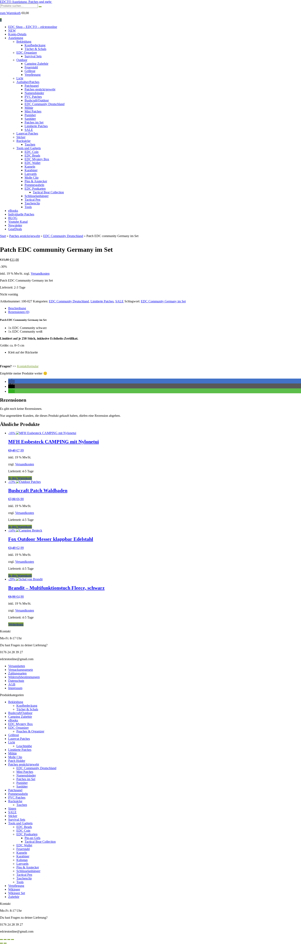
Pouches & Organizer (30, 731)
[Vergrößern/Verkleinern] (1, 939)
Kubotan (22, 860)
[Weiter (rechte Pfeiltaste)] (5, 943)
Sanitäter (30, 118)
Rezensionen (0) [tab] (18, 312)
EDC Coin (31, 152)
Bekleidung (23, 41)
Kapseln (30, 166)
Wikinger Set (16, 893)
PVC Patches (33, 96)
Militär (29, 107)
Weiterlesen (15, 624)
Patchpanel (32, 85)
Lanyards (31, 174)
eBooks (13, 210)
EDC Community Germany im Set (163, 301)
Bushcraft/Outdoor (37, 100)
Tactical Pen (32, 199)
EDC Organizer (26, 52)
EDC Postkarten (35, 188)
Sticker (20, 137)
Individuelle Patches (21, 214)
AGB (11, 684)
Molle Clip (31, 177)
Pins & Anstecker (36, 181)
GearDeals (15, 229)
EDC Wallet (32, 163)
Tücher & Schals (35, 49)
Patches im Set (34, 122)
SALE (29, 130)
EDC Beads (32, 155)
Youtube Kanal (18, 221)
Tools (28, 207)
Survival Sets (33, 56)
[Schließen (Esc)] (12, 939)
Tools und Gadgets (28, 148)
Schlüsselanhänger (37, 196)
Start (3, 236)
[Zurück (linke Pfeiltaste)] (1, 943)
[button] (11, 381)
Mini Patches (33, 111)
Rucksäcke (23, 141)
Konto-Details (17, 34)
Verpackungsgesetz (20, 669)
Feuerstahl (31, 67)
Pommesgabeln (34, 185)
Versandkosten (40, 273)
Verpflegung (33, 74)
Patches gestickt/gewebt (40, 89)
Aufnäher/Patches (27, 82)
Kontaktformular (27, 366)
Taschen (30, 144)
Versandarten (16, 666)
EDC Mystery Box (37, 159)
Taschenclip (32, 203)
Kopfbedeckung (35, 45)
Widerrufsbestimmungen (24, 677)
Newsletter (15, 225)
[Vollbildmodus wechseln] (5, 939)
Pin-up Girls (32, 838)
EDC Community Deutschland (44, 104)
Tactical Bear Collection (48, 192)
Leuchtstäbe (24, 746)
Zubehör (13, 896)
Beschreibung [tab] (17, 308)
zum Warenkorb (10, 13)
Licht (19, 78)
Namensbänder (34, 93)
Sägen (12, 808)
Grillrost (30, 71)
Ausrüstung (15, 38)
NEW (12, 30)
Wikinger (14, 889)
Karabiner (31, 170)
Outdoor (21, 60)
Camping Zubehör (36, 63)
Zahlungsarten (17, 673)
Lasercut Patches (27, 133)
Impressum (15, 688)
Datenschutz (16, 680)
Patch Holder (16, 760)
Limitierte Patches (36, 126)
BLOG (12, 218)
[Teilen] (8, 939)
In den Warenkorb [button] (20, 478)
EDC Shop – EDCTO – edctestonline (32, 27)
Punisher (30, 115)
